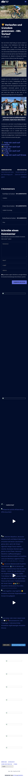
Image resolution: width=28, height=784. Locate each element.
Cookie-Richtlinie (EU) (6, 764)
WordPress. (20, 775)
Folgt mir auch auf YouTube (10, 152)
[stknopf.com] (5, 1)
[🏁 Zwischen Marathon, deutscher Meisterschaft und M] (14, 548)
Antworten (23, 194)
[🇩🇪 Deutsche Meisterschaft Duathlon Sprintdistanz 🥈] (14, 575)
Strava (15, 764)
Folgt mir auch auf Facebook (10, 143)
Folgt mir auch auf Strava (15, 155)
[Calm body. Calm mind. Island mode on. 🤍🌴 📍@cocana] (14, 630)
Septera (15, 775)
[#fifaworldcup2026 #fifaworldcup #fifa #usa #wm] (14, 521)
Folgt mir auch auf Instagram (10, 147)
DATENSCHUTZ (11, 762)
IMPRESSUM (4, 762)
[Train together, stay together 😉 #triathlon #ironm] (14, 603)
